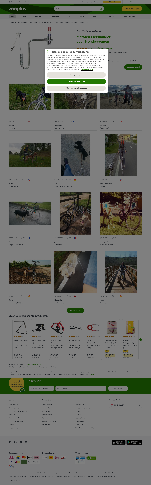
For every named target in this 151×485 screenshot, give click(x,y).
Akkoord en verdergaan (76, 81)
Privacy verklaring (87, 69)
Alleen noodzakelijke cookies (76, 88)
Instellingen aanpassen (76, 75)
